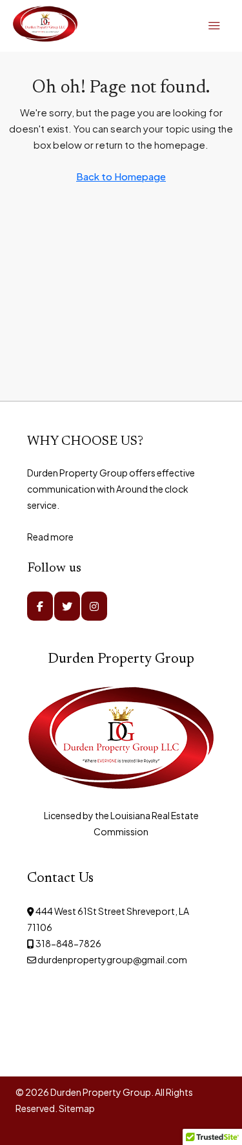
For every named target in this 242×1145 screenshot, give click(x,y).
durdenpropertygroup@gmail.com (112, 959)
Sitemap (77, 1108)
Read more (50, 536)
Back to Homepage (121, 176)
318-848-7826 (68, 943)
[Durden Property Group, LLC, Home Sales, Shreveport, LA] (91, 1012)
